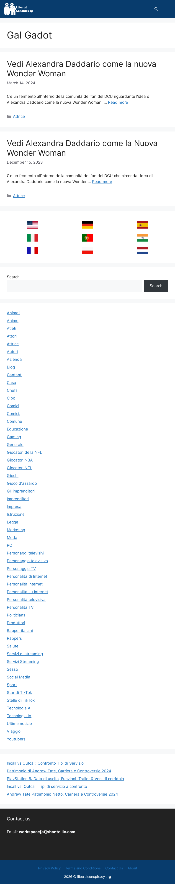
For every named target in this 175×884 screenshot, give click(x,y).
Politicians (16, 615)
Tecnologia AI (19, 708)
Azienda (14, 359)
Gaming (14, 437)
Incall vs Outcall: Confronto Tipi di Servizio (45, 763)
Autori (12, 351)
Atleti (11, 328)
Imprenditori (18, 499)
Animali (13, 313)
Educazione (17, 429)
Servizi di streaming (25, 654)
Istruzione (16, 514)
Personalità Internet (25, 584)
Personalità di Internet (27, 576)
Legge (12, 522)
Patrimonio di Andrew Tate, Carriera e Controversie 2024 (59, 771)
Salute (12, 646)
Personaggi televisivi (25, 553)
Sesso (12, 669)
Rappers (14, 638)
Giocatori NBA (20, 460)
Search (13, 277)
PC (9, 545)
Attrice (19, 116)
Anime (12, 320)
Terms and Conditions (83, 868)
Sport (12, 685)
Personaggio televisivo (27, 561)
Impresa (14, 506)
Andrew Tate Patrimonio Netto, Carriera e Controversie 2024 (62, 794)
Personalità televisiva (26, 599)
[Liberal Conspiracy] (17, 9)
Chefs (12, 390)
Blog (11, 367)
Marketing (16, 530)
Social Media (18, 677)
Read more (118, 102)
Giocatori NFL (19, 468)
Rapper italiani (20, 630)
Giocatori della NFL (24, 452)
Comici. (13, 413)
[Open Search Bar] (156, 9)
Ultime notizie (19, 723)
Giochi (12, 475)
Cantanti (14, 375)
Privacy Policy (49, 868)
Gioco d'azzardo (22, 483)
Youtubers (16, 739)
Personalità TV (20, 607)
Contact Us (114, 868)
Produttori (16, 623)
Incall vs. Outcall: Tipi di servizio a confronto (47, 786)
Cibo (11, 398)
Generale (15, 444)
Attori (12, 336)
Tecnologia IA (19, 716)
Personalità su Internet (27, 592)
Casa (11, 382)
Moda (12, 537)
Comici (13, 406)
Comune (14, 421)
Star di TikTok (19, 692)
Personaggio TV (21, 568)
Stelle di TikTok (21, 700)
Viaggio (14, 731)
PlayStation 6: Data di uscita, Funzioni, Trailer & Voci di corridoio (65, 778)
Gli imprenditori (21, 491)
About (132, 868)
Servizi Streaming (23, 661)
